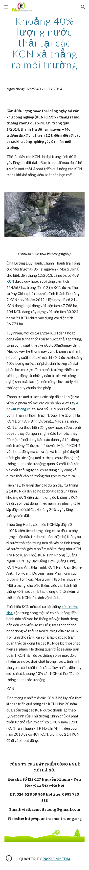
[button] (6, 7)
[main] (44, 42)
